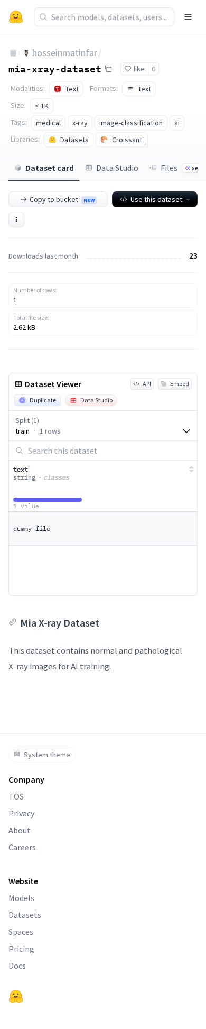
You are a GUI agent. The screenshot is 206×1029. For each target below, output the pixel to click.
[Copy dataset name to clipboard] (108, 68)
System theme (47, 754)
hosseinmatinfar (64, 53)
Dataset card (49, 167)
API (147, 384)
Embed (179, 384)
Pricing (21, 948)
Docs (17, 965)
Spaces (20, 931)
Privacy (21, 813)
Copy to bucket (62, 199)
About (19, 830)
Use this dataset (156, 199)
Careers (22, 847)
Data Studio (117, 167)
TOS (16, 796)
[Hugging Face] (15, 996)
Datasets (24, 914)
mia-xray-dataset (54, 68)
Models (21, 898)
